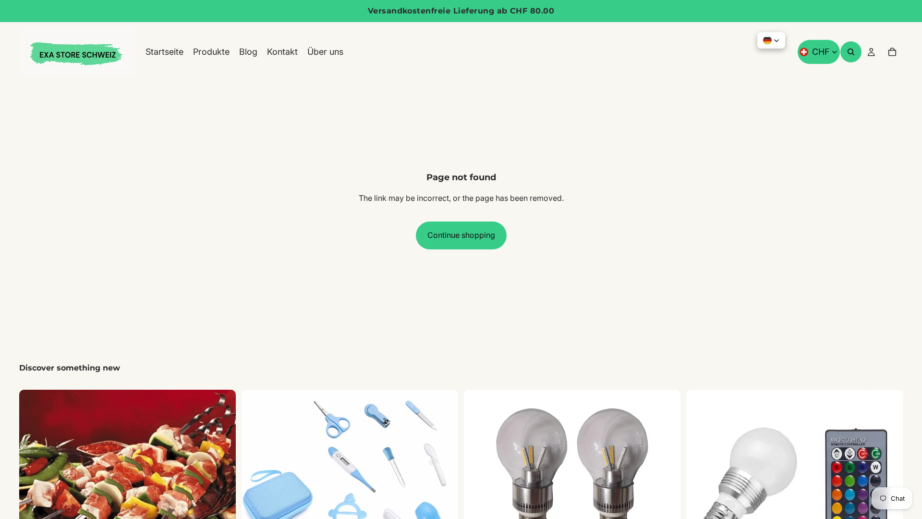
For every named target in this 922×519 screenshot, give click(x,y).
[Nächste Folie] (221, 480)
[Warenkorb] (892, 51)
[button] (771, 40)
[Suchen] (850, 51)
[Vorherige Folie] (33, 480)
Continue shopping (461, 235)
